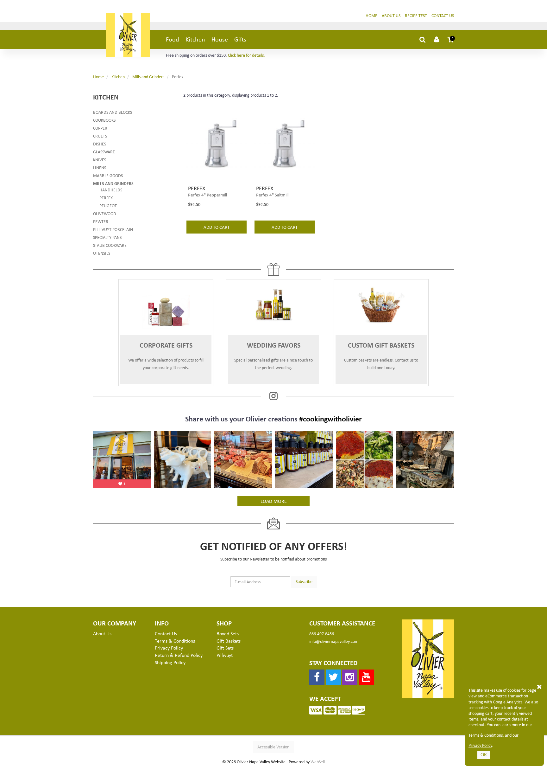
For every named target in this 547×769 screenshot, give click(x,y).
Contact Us (442, 15)
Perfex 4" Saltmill (272, 194)
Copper (100, 128)
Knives (99, 160)
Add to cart (216, 227)
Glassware (104, 152)
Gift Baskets (229, 640)
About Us (391, 15)
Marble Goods (108, 175)
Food (172, 39)
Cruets (100, 136)
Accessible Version (273, 747)
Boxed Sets (228, 633)
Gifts (240, 39)
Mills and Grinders (148, 77)
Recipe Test (416, 15)
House (219, 39)
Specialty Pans (107, 237)
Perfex (106, 198)
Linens (99, 167)
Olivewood (104, 213)
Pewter (100, 221)
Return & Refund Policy (179, 654)
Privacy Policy (480, 745)
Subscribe (304, 581)
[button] (451, 39)
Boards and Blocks (112, 112)
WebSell (318, 762)
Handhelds (110, 190)
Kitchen (195, 39)
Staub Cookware (110, 245)
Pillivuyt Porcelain (113, 229)
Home (371, 15)
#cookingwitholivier (330, 418)
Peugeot (108, 205)
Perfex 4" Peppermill (207, 194)
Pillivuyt (225, 654)
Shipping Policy (170, 662)
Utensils (101, 253)
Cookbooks (104, 120)
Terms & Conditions (485, 735)
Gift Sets (225, 647)
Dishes (99, 144)
